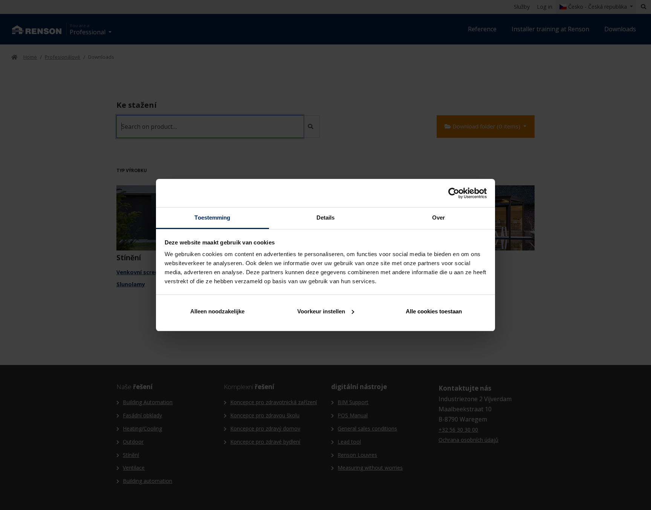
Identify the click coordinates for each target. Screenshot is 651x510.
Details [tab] (325, 217)
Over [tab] (438, 217)
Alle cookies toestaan (434, 311)
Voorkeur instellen (321, 311)
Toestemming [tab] (212, 217)
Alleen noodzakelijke (217, 311)
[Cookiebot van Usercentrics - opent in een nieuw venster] (454, 193)
